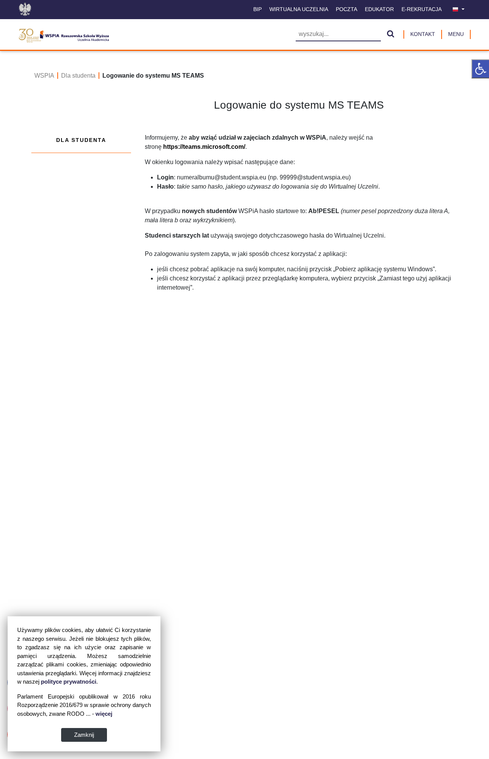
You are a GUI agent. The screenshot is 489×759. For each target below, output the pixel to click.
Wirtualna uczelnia (298, 9)
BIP (257, 9)
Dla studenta (78, 75)
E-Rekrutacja (422, 9)
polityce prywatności (68, 681)
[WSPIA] (63, 34)
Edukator (379, 9)
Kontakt (422, 34)
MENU (456, 34)
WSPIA (44, 75)
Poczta (346, 9)
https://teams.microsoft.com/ (204, 146)
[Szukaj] (390, 34)
